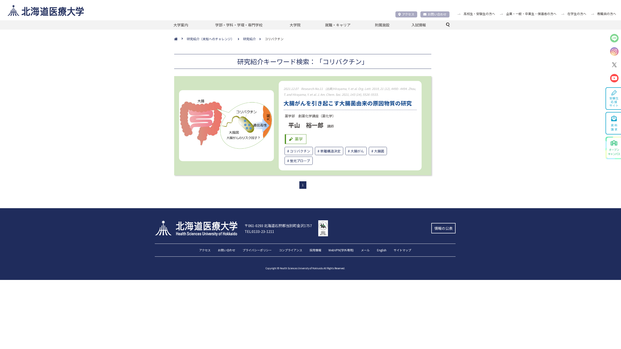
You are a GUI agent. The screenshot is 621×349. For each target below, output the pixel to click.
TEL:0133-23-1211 (259, 231)
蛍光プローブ (300, 160)
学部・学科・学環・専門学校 (238, 24)
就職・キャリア (338, 24)
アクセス (408, 14)
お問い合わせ (437, 14)
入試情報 (418, 24)
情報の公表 (443, 228)
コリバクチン (300, 151)
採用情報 (315, 250)
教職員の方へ (606, 13)
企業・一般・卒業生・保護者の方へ (531, 13)
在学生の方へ (576, 13)
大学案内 (180, 24)
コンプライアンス (290, 250)
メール (365, 250)
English (381, 250)
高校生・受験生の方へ (479, 13)
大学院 (295, 24)
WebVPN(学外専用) (341, 250)
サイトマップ (402, 250)
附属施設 (382, 24)
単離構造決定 (330, 151)
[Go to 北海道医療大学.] (180, 39)
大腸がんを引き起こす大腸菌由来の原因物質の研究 (348, 103)
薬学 (299, 139)
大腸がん (357, 151)
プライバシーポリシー (257, 250)
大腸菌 (379, 151)
